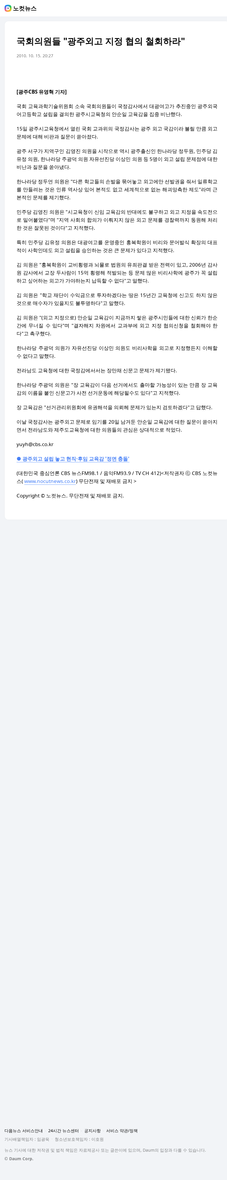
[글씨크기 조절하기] (200, 72)
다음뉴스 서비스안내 (23, 1130)
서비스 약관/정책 (122, 1130)
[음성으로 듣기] (176, 72)
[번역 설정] (188, 72)
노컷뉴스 (25, 8)
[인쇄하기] (212, 72)
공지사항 (92, 1130)
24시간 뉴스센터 (63, 1130)
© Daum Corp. (18, 1158)
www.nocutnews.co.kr (50, 481)
